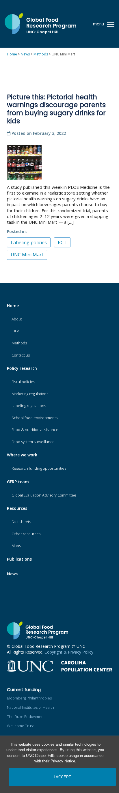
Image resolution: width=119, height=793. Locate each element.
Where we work (22, 455)
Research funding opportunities (39, 468)
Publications (19, 559)
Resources (17, 508)
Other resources (26, 533)
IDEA (15, 330)
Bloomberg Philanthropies (29, 698)
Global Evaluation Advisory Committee (44, 495)
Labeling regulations (29, 405)
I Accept (62, 777)
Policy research (22, 368)
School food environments (34, 417)
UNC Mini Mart (27, 254)
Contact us (21, 355)
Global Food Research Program (40, 24)
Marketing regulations (30, 393)
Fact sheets (21, 521)
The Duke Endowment (26, 716)
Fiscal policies (23, 381)
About (17, 319)
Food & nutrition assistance (35, 429)
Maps (16, 545)
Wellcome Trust (20, 725)
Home (13, 305)
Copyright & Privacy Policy (68, 652)
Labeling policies (29, 242)
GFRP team (18, 481)
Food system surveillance (33, 441)
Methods (19, 343)
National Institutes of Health (30, 707)
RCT (62, 242)
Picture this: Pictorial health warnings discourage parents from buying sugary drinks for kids (56, 109)
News (12, 573)
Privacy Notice (63, 761)
